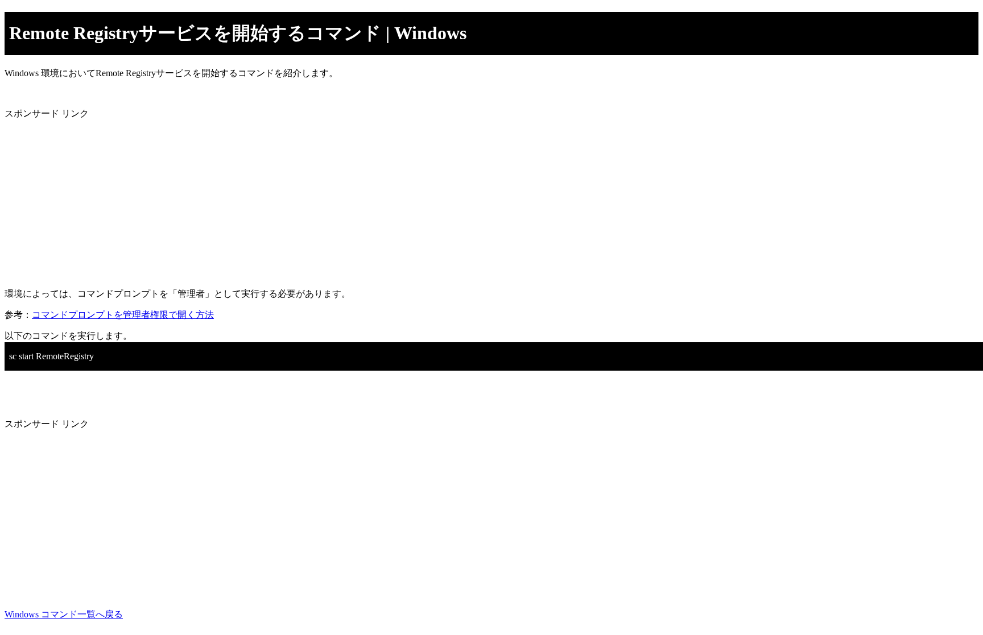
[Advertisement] (346, 199)
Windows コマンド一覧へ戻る (64, 614)
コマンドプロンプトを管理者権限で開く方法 (123, 314)
